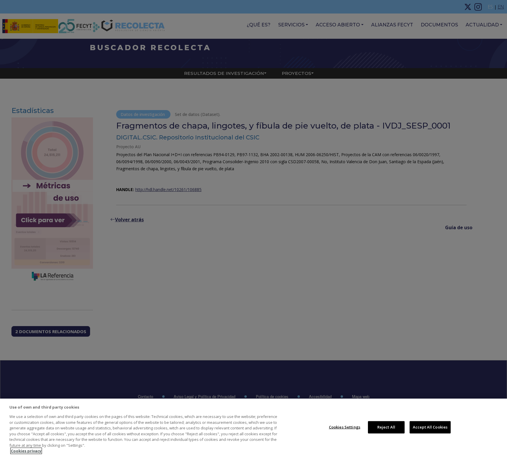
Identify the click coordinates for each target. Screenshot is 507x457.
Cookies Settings (344, 427)
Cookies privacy (26, 450)
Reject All (386, 427)
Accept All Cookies (430, 427)
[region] (253, 428)
